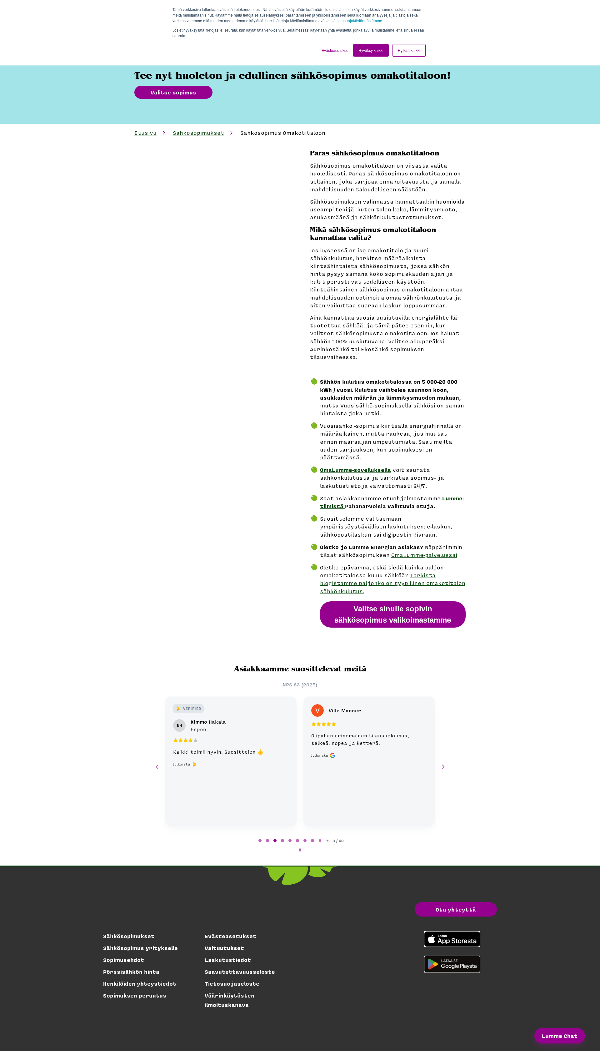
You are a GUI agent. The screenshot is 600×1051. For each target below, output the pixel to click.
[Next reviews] (443, 766)
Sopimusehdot (123, 959)
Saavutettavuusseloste (240, 971)
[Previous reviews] (157, 766)
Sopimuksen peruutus (134, 995)
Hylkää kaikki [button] (409, 50)
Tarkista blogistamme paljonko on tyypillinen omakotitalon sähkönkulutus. (392, 582)
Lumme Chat (560, 1035)
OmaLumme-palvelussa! (424, 554)
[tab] (260, 840)
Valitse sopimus (173, 92)
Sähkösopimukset (198, 132)
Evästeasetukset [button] (335, 50)
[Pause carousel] (300, 850)
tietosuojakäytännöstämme (359, 20)
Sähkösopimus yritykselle (140, 948)
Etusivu (145, 132)
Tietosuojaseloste (232, 983)
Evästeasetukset (230, 936)
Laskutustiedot (228, 959)
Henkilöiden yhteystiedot (139, 983)
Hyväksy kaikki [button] (370, 50)
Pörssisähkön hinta (131, 971)
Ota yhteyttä (456, 909)
